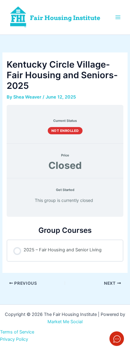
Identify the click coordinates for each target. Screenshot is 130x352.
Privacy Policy (14, 339)
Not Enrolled (65, 131)
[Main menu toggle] (118, 17)
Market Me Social (65, 321)
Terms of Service (17, 332)
